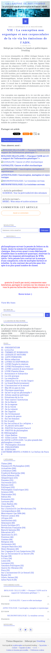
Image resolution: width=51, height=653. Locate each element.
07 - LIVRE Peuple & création (14, 364)
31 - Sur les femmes (10, 418)
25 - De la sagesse (9, 404)
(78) (7, 506)
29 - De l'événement (10, 414)
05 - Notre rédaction (10, 359)
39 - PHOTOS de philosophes (14, 430)
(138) (10, 475)
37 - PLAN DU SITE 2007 (12, 425)
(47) (8, 532)
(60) (8, 523)
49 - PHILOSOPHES (10, 447)
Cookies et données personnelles (17, 650)
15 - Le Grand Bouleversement (15, 383)
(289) (6, 463)
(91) (6, 496)
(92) (8, 494)
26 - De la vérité (8, 407)
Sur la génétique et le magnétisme (26, 26)
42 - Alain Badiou (9, 435)
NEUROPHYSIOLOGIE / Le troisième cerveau (25, 616)
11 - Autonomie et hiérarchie (14, 373)
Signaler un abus (25, 648)
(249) (15, 466)
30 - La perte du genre (11, 416)
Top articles (43, 645)
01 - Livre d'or (7, 350)
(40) (10, 549)
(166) (13, 473)
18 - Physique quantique (12, 390)
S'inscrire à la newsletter (11, 140)
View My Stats (8, 302)
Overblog (41, 641)
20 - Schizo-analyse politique (15, 395)
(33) (7, 563)
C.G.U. (35, 648)
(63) (6, 518)
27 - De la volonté (9, 409)
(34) (6, 558)
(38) (6, 556)
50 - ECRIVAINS (8, 449)
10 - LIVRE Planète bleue (12, 371)
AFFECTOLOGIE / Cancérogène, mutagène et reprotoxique (25, 608)
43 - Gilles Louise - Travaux (14, 437)
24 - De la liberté (8, 402)
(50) (10, 530)
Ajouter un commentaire (20, 213)
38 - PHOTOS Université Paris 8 (16, 428)
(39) (18, 551)
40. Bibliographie (9, 433)
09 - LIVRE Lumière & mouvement (17, 369)
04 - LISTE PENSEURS (11, 357)
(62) (8, 520)
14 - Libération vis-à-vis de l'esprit (17, 380)
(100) (7, 492)
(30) (9, 577)
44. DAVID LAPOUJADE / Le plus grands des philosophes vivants (21, 441)
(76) (18, 508)
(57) (10, 525)
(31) (6, 575)
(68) (10, 511)
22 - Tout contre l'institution (14, 399)
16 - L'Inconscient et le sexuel (15, 385)
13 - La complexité (9, 378)
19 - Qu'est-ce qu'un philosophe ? (16, 392)
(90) (7, 501)
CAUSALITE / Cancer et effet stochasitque (25, 600)
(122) (7, 485)
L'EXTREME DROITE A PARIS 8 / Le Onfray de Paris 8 (25, 453)
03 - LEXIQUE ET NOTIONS (13, 354)
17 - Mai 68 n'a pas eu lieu (13, 388)
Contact (14, 648)
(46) (7, 537)
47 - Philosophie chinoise (13, 444)
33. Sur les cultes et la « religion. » (17, 423)
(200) (8, 468)
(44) (6, 539)
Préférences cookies (37, 650)
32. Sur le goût (7, 421)
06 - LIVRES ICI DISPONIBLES (15, 361)
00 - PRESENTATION (10, 347)
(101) (14, 489)
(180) (8, 470)
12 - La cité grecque (10, 376)
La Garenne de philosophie (25, 3)
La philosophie (17, 645)
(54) (13, 527)
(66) (13, 513)
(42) (8, 544)
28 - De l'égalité (8, 411)
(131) (9, 478)
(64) (10, 515)
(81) (9, 504)
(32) (12, 565)
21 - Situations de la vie (12, 397)
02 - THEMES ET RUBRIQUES (14, 352)
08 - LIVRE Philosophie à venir (15, 366)
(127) (8, 482)
